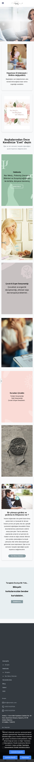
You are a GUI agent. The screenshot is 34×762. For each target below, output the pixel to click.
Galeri (4, 687)
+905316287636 (10, 706)
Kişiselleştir (25, 757)
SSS (3, 691)
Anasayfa (5, 661)
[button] (2, 3)
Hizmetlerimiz (7, 680)
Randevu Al (17, 601)
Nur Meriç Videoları (17, 556)
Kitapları (7, 672)
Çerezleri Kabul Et (17, 752)
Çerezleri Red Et (10, 757)
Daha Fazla (17, 186)
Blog (3, 684)
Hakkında (5, 668)
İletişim (7, 665)
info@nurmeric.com (11, 702)
